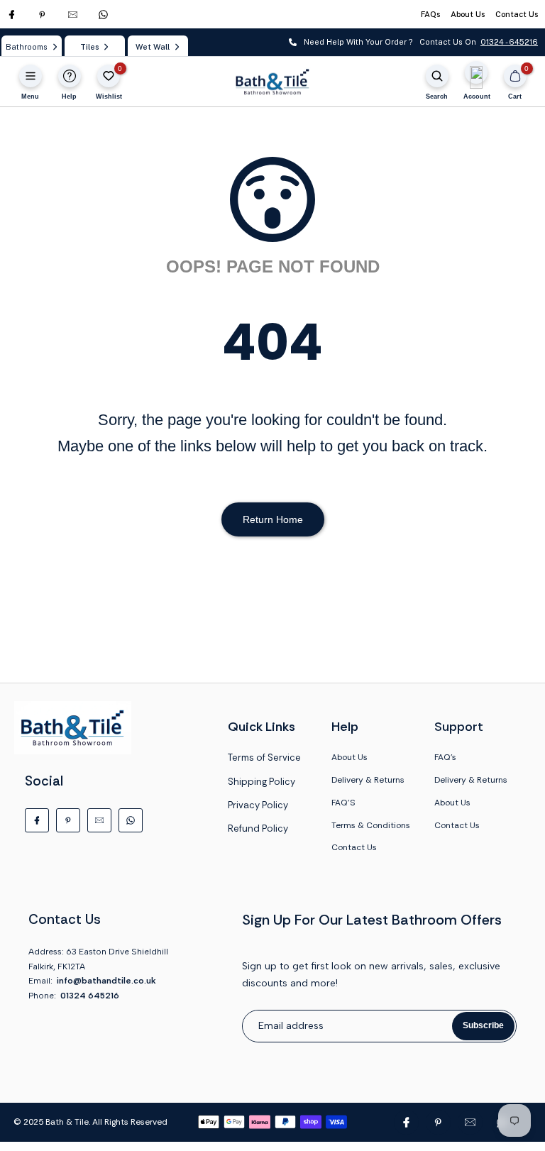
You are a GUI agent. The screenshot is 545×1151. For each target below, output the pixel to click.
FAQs (430, 14)
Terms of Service (264, 757)
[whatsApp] (103, 14)
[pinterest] (42, 14)
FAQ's (445, 757)
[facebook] (11, 14)
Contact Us (516, 14)
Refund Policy (258, 828)
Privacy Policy (258, 805)
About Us (468, 14)
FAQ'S (343, 802)
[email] (72, 14)
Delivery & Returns (367, 780)
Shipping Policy (261, 782)
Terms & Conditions (370, 825)
